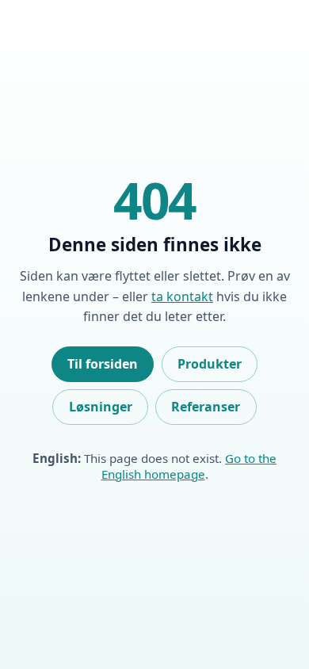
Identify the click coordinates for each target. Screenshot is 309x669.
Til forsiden (102, 364)
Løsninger (100, 406)
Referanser (205, 406)
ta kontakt (182, 296)
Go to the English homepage (189, 466)
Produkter (209, 364)
